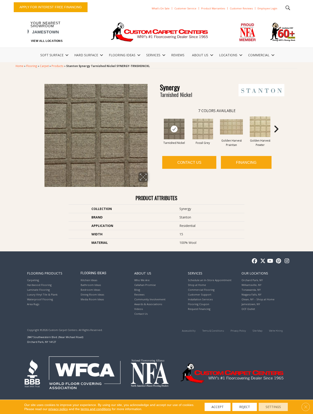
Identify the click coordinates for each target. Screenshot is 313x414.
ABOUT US (200, 55)
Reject (244, 407)
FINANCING (246, 162)
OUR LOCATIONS (255, 273)
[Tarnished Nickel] (174, 129)
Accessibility (188, 330)
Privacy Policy (238, 330)
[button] (66, 55)
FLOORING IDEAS (122, 55)
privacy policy (58, 409)
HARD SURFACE (86, 55)
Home (19, 66)
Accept (217, 407)
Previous (157, 122)
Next (276, 122)
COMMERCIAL (258, 55)
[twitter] (261, 261)
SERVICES (153, 55)
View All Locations (47, 41)
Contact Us (189, 162)
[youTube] (269, 261)
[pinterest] (278, 261)
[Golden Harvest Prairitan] (231, 127)
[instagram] (286, 261)
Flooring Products (44, 273)
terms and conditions (96, 409)
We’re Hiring (276, 330)
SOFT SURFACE (51, 55)
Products (57, 66)
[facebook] (253, 261)
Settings (273, 407)
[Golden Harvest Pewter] (260, 126)
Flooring (31, 66)
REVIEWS (177, 55)
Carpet (44, 66)
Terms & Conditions (213, 330)
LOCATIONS (228, 55)
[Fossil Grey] (202, 129)
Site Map (257, 330)
